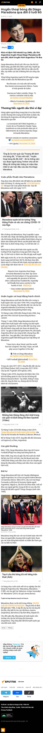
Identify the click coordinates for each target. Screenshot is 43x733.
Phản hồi (26, 704)
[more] (40, 229)
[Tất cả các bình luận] (3, 730)
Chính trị (20, 687)
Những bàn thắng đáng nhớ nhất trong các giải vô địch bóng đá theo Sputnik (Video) (20, 418)
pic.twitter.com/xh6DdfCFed (23, 140)
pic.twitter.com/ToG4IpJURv (21, 356)
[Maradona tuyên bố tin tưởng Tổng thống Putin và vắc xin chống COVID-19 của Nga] (21, 204)
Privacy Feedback (6, 710)
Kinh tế (28, 687)
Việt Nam (4, 687)
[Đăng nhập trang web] (36, 2)
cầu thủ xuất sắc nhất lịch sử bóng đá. (20, 604)
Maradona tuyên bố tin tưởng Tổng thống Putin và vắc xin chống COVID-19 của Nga (21, 222)
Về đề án (4, 704)
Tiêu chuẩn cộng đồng (8, 707)
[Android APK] (7, 715)
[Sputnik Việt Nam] (6, 3)
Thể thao (10, 628)
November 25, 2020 (21, 103)
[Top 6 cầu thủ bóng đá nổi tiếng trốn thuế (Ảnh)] (21, 559)
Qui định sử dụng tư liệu (15, 704)
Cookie (18, 707)
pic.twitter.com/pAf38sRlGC (21, 98)
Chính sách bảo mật (27, 707)
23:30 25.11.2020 (6, 16)
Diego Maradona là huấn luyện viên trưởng (18, 432)
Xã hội (3, 628)
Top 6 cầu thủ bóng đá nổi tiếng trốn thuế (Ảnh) (19, 575)
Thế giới (12, 687)
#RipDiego (27, 285)
